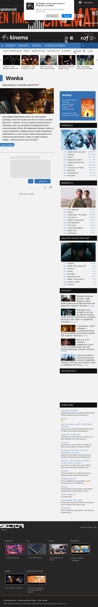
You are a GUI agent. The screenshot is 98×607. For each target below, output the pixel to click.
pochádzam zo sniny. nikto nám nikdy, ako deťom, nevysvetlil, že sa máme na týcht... (76, 446)
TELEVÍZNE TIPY (53, 51)
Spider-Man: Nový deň (77, 152)
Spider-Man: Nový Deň (77, 266)
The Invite (72, 225)
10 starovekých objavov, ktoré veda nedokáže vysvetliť (35, 590)
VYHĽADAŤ (77, 51)
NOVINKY (10, 45)
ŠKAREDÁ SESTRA (68, 478)
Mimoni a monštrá (75, 159)
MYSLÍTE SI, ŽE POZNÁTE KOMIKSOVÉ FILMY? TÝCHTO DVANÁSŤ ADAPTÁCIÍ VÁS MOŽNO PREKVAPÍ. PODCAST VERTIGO (77, 345)
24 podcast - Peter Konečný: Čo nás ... (28, 67)
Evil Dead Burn (73, 222)
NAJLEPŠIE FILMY (38, 51)
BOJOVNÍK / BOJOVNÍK (70, 434)
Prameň (71, 284)
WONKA (67, 95)
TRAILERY (36, 45)
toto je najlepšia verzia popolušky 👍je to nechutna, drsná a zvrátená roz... (76, 482)
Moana (70, 212)
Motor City (72, 230)
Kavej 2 (71, 157)
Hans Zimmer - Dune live (14, 588)
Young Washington (75, 228)
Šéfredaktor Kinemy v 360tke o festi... (66, 67)
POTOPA (64, 442)
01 (45, 187)
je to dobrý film (66, 497)
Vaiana (70, 165)
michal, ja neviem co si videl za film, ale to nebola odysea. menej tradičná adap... (76, 474)
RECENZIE (23, 45)
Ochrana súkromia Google (27, 600)
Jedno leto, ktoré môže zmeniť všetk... (48, 67)
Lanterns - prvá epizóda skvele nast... (11, 67)
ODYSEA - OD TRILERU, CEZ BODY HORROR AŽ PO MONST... (75, 461)
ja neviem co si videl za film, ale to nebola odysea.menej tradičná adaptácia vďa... (76, 466)
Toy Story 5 (72, 217)
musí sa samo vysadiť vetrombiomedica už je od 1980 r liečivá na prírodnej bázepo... (77, 430)
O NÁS (90, 51)
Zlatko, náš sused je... (76, 279)
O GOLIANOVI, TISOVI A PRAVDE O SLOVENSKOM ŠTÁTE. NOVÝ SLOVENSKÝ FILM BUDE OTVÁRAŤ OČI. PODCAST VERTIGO (78, 331)
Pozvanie (71, 175)
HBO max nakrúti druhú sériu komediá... (85, 67)
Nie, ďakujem (52, 16)
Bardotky (71, 170)
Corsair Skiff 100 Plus (35, 558)
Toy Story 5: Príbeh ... (76, 167)
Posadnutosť (73, 173)
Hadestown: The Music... (77, 214)
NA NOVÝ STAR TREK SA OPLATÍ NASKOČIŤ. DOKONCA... (74, 451)
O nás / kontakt (42, 600)
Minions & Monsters (76, 220)
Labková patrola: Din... (76, 162)
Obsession (72, 233)
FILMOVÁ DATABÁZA (55, 45)
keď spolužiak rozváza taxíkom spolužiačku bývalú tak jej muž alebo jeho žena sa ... (76, 490)
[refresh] (50, 187)
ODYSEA (64, 471)
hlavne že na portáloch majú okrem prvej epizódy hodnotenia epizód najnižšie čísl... (76, 456)
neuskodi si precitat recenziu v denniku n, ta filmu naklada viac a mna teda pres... (77, 438)
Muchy (70, 271)
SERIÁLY (26, 51)
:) (30, 181)
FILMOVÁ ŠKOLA (15, 51)
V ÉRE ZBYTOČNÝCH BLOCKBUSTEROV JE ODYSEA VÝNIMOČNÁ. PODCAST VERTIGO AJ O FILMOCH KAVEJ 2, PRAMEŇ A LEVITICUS (78, 360)
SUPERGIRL (66, 508)
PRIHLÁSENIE (88, 3)
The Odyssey (73, 209)
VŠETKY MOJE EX (68, 494)
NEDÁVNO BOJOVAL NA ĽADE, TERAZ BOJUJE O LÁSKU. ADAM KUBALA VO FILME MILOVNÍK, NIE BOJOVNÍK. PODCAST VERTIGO (78, 301)
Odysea (71, 154)
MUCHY (64, 418)
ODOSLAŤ (42, 181)
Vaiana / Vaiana (74, 281)
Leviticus (71, 268)
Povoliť (66, 16)
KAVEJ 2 (64, 486)
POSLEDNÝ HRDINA (69, 410)
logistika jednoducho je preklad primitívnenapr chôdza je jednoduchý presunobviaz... (78, 414)
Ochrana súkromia (10, 600)
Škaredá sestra (74, 276)
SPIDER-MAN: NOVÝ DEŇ (71, 500)
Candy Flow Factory (12, 558)
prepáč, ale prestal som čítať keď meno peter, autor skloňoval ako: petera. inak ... (77, 503)
